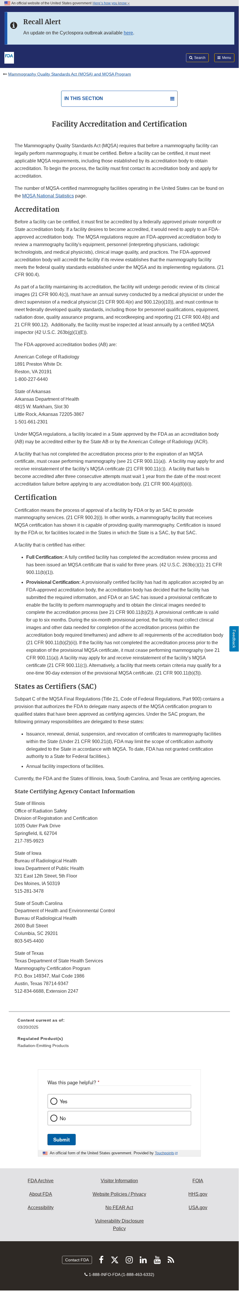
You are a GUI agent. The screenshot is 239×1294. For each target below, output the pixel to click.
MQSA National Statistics (48, 195)
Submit (61, 1139)
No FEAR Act (119, 1207)
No (63, 1118)
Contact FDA (77, 1260)
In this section (83, 98)
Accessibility (41, 1207)
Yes (63, 1101)
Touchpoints (164, 1153)
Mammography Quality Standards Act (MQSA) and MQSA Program (69, 74)
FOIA (197, 1180)
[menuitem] (119, 1025)
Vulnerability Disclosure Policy (119, 1224)
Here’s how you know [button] (110, 3)
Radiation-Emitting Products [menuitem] (43, 1045)
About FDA (40, 1194)
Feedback (234, 639)
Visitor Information (119, 1180)
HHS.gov (197, 1194)
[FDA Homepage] (9, 57)
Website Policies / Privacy (119, 1194)
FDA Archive (41, 1180)
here (128, 32)
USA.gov (198, 1207)
